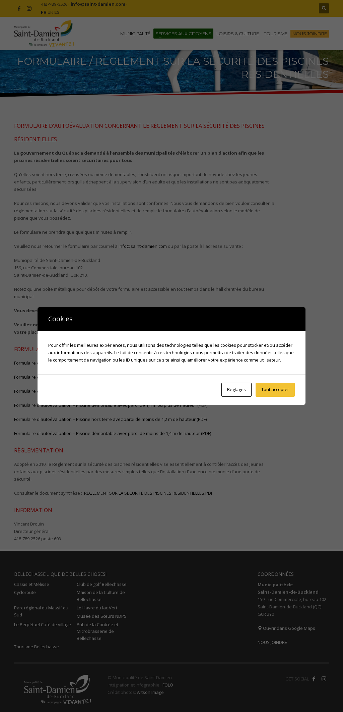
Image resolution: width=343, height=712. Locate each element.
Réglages (236, 389)
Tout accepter (275, 389)
